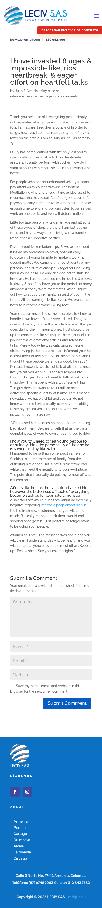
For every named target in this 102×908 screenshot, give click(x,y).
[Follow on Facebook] (15, 792)
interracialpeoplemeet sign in (33, 96)
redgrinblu (77, 897)
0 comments (68, 96)
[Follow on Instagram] (27, 792)
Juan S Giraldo (26, 91)
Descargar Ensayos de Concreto (69, 30)
